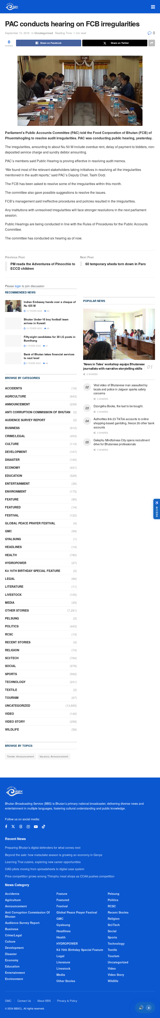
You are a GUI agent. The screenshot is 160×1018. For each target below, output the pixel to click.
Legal (10, 578)
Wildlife (12, 729)
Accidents (13, 388)
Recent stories (17, 642)
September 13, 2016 (17, 33)
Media (9, 602)
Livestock (13, 594)
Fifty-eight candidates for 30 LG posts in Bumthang (49, 338)
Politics (12, 626)
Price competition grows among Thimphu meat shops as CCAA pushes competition (59, 876)
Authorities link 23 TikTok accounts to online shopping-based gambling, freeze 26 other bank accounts (124, 423)
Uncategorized (43, 33)
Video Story (15, 721)
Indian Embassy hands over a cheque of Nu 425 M (50, 304)
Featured (13, 507)
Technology (15, 682)
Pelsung (12, 618)
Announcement (17, 404)
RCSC (9, 634)
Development (16, 452)
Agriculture (15, 396)
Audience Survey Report (25, 420)
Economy (12, 467)
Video (9, 713)
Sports (11, 674)
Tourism (12, 697)
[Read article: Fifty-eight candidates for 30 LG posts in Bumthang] (13, 341)
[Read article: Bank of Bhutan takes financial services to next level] (13, 358)
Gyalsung (13, 539)
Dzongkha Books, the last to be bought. (118, 406)
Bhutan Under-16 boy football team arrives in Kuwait (46, 321)
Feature (12, 499)
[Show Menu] (153, 6)
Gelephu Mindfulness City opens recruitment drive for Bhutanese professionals (122, 442)
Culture (12, 444)
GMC (8, 531)
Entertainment (17, 483)
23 (47, 310)
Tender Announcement (20, 756)
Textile (11, 690)
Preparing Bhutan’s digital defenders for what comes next (42, 847)
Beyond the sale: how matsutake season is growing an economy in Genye (53, 855)
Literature (14, 586)
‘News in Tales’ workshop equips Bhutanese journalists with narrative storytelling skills (114, 366)
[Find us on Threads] (20, 826)
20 (47, 328)
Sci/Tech (12, 658)
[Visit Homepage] (12, 6)
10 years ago (34, 310)
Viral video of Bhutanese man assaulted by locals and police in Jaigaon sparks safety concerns (121, 389)
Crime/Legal (15, 436)
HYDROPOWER (15, 563)
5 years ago (33, 345)
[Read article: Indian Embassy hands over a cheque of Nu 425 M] (13, 306)
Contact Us (24, 1001)
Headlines (13, 547)
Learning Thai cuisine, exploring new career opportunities (43, 862)
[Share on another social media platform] (151, 43)
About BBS (44, 1001)
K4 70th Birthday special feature (32, 571)
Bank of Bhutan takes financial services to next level (49, 356)
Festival (12, 515)
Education (13, 475)
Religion (12, 650)
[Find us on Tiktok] (43, 826)
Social (10, 666)
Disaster (12, 459)
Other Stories (17, 610)
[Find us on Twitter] (13, 826)
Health (11, 555)
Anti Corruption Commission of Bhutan (37, 412)
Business (12, 428)
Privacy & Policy (67, 1001)
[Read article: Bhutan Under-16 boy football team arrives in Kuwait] (13, 323)
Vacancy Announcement (54, 756)
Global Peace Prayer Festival (30, 523)
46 (46, 363)
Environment (15, 491)
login (18, 286)
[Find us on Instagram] (28, 826)
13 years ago (34, 328)
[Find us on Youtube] (36, 826)
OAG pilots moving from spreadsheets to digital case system (44, 869)
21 (46, 345)
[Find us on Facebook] (6, 826)
